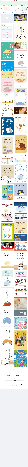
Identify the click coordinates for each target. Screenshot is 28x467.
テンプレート (8, 5)
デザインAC (15, 385)
